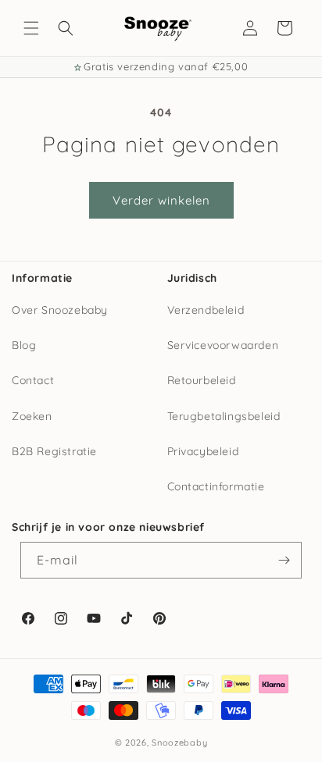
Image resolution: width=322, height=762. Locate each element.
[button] (31, 28)
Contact (33, 380)
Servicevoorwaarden (223, 345)
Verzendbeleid (206, 310)
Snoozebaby (179, 742)
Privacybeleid (203, 451)
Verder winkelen (161, 200)
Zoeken (32, 416)
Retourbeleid (201, 380)
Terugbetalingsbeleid (224, 416)
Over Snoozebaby (60, 310)
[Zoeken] (65, 28)
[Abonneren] (284, 560)
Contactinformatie (216, 486)
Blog (24, 345)
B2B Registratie (54, 451)
